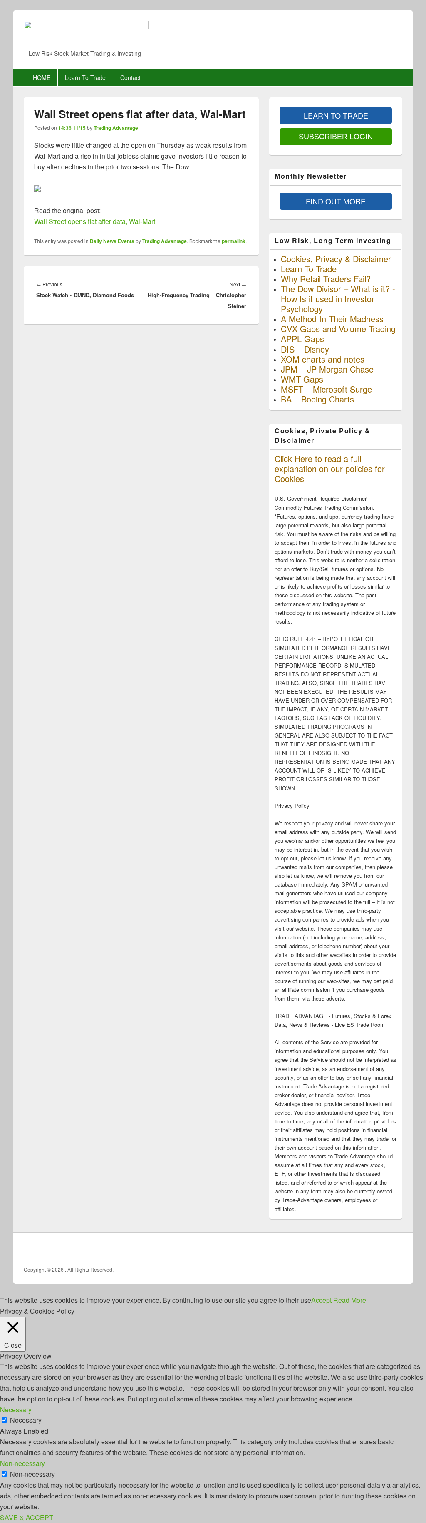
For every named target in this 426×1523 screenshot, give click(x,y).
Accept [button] (321, 1300)
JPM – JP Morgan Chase (327, 369)
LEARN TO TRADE (336, 115)
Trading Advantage (116, 128)
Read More (349, 1300)
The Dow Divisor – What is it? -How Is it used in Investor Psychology (338, 299)
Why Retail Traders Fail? (326, 279)
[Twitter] (377, 1249)
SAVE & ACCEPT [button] (26, 1517)
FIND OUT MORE (336, 201)
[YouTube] (395, 1249)
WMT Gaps (302, 379)
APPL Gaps (302, 339)
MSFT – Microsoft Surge (326, 389)
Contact (130, 77)
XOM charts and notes (322, 359)
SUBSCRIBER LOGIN (336, 136)
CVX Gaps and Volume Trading (338, 329)
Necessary (26, 1420)
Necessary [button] (16, 1409)
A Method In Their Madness (332, 319)
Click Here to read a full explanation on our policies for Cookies (330, 468)
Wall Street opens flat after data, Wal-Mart (94, 221)
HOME (41, 77)
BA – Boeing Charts (317, 399)
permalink (233, 241)
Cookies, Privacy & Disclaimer (336, 259)
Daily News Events (112, 241)
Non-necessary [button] (22, 1463)
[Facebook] (359, 1249)
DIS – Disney (305, 349)
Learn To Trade (85, 77)
